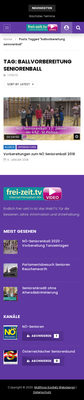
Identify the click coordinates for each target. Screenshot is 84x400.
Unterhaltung (27, 147)
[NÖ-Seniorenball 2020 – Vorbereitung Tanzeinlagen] (11, 247)
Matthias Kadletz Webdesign (54, 387)
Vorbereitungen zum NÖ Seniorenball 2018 (39, 154)
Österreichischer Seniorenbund (48, 351)
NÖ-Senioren (33, 326)
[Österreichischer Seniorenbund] (11, 357)
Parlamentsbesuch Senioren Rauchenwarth (46, 266)
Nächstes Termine (42, 16)
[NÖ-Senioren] (11, 332)
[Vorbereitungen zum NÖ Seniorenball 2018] (42, 118)
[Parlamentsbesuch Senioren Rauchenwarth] (11, 270)
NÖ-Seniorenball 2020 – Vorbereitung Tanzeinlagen (45, 243)
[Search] (78, 27)
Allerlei (9, 147)
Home (8, 39)
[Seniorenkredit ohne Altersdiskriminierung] (11, 294)
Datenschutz (42, 392)
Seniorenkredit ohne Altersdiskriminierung (40, 290)
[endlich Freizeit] (42, 27)
